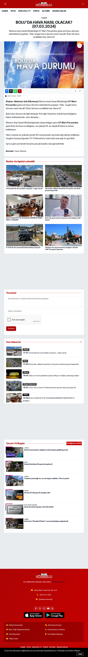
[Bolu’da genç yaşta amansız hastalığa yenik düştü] (63, 206)
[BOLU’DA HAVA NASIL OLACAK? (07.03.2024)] (44, 64)
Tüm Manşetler (14, 634)
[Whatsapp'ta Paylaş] (15, 91)
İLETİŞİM (46, 11)
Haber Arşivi (13, 639)
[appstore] (33, 615)
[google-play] (54, 615)
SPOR (13, 11)
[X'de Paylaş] (11, 91)
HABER (5, 11)
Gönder (11, 329)
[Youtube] (48, 608)
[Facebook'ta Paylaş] (6, 91)
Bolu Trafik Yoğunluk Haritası (19, 629)
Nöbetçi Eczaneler (16, 625)
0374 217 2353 (45, 595)
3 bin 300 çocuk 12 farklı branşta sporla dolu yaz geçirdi (49, 388)
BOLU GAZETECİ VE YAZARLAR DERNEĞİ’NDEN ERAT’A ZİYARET (48, 399)
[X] (40, 608)
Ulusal (26, 372)
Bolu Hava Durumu (55, 625)
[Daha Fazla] (20, 91)
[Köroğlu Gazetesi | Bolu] (43, 4)
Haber (44, 18)
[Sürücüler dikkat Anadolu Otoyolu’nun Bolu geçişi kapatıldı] (63, 176)
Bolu (25, 361)
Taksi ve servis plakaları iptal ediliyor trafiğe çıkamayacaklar (51, 376)
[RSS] (52, 608)
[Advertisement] (44, 271)
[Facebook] (36, 608)
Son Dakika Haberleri (55, 634)
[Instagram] (44, 608)
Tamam (80, 654)
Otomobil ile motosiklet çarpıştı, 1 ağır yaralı (24, 188)
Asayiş (26, 349)
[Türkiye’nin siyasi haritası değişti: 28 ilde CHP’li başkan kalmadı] (63, 235)
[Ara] (83, 4)
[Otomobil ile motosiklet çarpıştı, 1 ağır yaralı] (24, 176)
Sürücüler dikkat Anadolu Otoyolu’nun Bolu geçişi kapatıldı (51, 364)
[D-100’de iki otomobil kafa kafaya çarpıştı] (24, 235)
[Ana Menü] (5, 4)
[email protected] (58, 582)
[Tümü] (81, 342)
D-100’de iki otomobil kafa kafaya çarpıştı (23, 247)
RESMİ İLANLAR (59, 11)
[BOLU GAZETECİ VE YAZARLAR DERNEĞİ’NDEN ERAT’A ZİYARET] (24, 206)
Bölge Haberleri (30, 384)
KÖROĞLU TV (24, 11)
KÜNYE (36, 11)
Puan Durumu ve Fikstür (56, 629)
